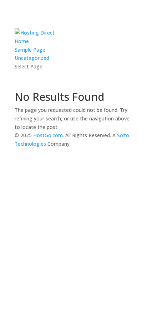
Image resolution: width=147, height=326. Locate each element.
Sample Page (30, 49)
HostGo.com (48, 135)
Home (22, 41)
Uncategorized (32, 58)
